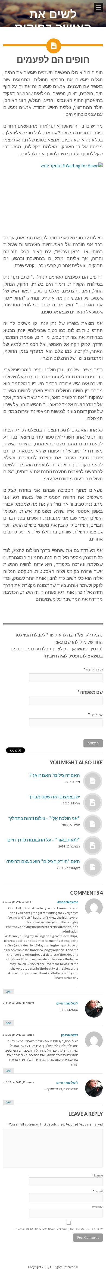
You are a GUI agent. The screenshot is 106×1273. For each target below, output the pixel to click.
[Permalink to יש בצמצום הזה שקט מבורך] (92, 802)
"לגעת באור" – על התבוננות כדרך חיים (43, 840)
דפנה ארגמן (69, 1035)
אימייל (95, 715)
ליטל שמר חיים (67, 1003)
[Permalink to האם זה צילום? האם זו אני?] (92, 781)
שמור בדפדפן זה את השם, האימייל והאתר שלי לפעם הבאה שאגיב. (59, 1229)
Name (98, 1175)
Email (99, 1191)
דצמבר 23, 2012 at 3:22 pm (18, 1034)
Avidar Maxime (67, 902)
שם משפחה (90, 692)
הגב (8, 991)
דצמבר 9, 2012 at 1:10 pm (18, 901)
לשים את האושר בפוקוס (53, 21)
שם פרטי (93, 670)
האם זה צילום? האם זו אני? (54, 775)
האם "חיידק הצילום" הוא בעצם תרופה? (43, 861)
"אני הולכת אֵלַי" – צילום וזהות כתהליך (44, 818)
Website (97, 1207)
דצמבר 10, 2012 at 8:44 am (18, 1003)
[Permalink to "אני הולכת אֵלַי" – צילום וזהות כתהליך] (92, 824)
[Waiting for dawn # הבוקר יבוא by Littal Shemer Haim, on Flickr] (53, 195)
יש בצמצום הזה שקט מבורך (54, 797)
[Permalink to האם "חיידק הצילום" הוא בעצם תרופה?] (92, 867)
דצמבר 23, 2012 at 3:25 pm (18, 1082)
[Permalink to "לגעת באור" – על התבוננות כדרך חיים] (92, 845)
